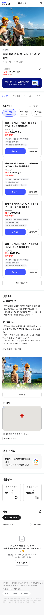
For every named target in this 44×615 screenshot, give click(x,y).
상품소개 (16, 96)
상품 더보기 (21, 283)
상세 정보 (33, 151)
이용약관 (5, 583)
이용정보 (27, 96)
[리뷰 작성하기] (40, 511)
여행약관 (22, 585)
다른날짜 (35, 105)
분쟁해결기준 (32, 585)
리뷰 (38, 96)
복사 (27, 434)
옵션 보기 (15, 151)
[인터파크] (5, 3)
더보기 (22, 394)
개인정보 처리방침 (37, 583)
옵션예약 (5, 96)
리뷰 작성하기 (22, 563)
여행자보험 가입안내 (9, 585)
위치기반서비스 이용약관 (19, 583)
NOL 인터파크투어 (12, 517)
